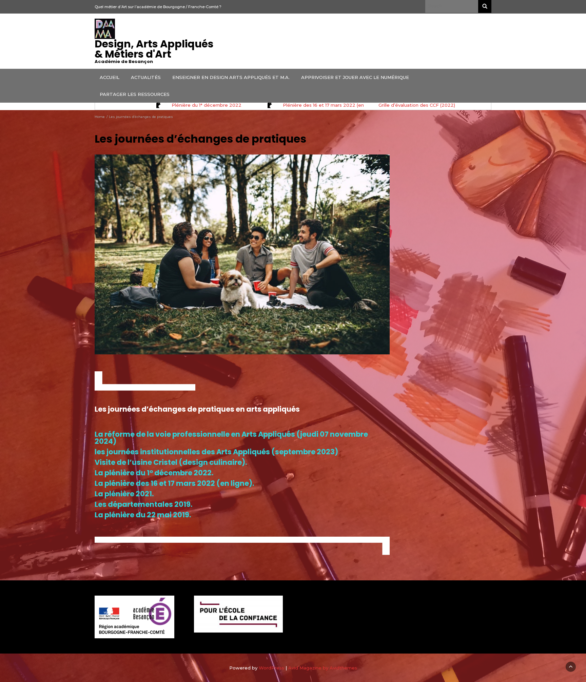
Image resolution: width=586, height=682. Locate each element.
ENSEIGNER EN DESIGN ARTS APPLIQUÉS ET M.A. (231, 77)
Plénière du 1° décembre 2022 (206, 105)
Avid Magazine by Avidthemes (322, 667)
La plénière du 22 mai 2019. (143, 515)
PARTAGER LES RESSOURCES (135, 94)
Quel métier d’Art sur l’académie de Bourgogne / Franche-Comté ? (158, 6)
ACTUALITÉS (146, 77)
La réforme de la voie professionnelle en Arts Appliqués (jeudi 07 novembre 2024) (231, 437)
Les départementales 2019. (143, 504)
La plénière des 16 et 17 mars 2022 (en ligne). (174, 483)
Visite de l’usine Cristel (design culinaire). (171, 462)
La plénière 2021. (124, 494)
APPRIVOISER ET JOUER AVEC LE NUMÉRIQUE (355, 77)
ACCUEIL (109, 77)
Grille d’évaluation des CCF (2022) (416, 105)
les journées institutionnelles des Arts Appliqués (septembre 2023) (216, 452)
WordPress (271, 667)
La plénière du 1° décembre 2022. (155, 473)
